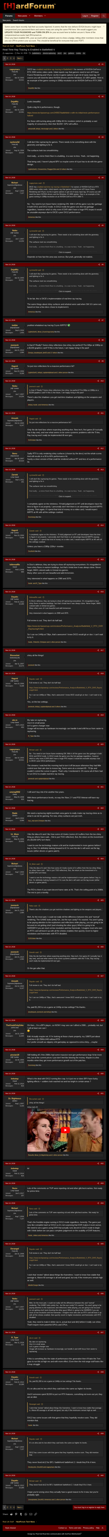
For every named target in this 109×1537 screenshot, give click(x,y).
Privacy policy (88, 1528)
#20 (102, 744)
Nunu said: (33, 1209)
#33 (102, 1183)
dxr (65, 53)
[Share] (99, 64)
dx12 (59, 53)
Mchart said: (34, 750)
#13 (102, 470)
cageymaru (9, 53)
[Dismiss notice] (103, 26)
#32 (102, 1163)
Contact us (62, 1528)
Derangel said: (34, 1404)
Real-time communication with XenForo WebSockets (62, 1534)
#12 (102, 448)
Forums (8, 16)
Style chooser (10, 1528)
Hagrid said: (33, 419)
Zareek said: (34, 531)
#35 (102, 1244)
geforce (71, 53)
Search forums (18, 20)
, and (41, 332)
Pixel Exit (39, 1534)
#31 (102, 1093)
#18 (102, 673)
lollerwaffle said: (35, 597)
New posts (22, 16)
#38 (102, 1372)
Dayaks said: (34, 679)
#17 (102, 650)
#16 (102, 592)
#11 (102, 413)
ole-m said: (33, 1338)
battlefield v (36, 53)
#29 (102, 1050)
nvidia (78, 53)
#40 (102, 1475)
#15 (102, 559)
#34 (102, 1203)
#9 (103, 361)
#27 (102, 976)
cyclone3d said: (35, 231)
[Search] (103, 15)
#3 (103, 137)
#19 (102, 715)
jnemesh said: (34, 386)
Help (97, 1528)
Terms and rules (75, 1528)
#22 (102, 808)
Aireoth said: (34, 952)
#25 (102, 900)
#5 (103, 225)
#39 (102, 1433)
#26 (102, 947)
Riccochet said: (35, 1099)
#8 (103, 340)
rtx (84, 53)
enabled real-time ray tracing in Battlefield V (55, 69)
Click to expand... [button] (65, 252)
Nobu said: (33, 906)
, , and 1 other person (48, 372)
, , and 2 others (43, 129)
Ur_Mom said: (34, 864)
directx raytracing (49, 53)
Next (19, 58)
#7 (103, 320)
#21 (102, 787)
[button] (30, 15)
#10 (102, 381)
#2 (103, 96)
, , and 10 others (47, 169)
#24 (102, 859)
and (35, 583)
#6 (103, 265)
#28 (102, 1020)
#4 (103, 178)
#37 (102, 1332)
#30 (102, 1074)
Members (38, 16)
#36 (102, 1294)
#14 (102, 525)
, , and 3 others (44, 707)
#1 (103, 64)
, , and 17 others (42, 353)
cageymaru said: (35, 183)
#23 (102, 829)
